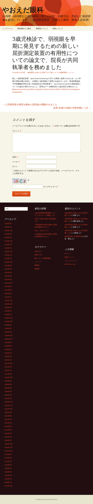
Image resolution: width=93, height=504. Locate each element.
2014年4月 (8, 472)
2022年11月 (8, 262)
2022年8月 (8, 265)
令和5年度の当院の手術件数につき (72, 107)
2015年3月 (8, 433)
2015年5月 (8, 426)
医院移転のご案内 (24, 28)
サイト (15, 166)
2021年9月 (8, 286)
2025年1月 (8, 237)
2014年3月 (8, 475)
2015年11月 (8, 405)
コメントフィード (71, 261)
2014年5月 (8, 468)
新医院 (31, 72)
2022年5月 (8, 269)
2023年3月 (8, 255)
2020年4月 (8, 307)
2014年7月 (8, 461)
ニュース (70, 72)
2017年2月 (8, 374)
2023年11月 (8, 251)
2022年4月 (8, 272)
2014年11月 (8, 447)
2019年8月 (8, 325)
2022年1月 (8, 279)
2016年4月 (8, 388)
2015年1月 (8, 440)
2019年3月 (8, 328)
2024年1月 (8, 248)
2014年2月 (8, 479)
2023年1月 (8, 258)
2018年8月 (8, 346)
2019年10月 (8, 321)
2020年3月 (8, 311)
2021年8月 (8, 290)
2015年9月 (8, 412)
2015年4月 (8, 430)
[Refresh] (28, 180)
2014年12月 (8, 444)
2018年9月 (8, 342)
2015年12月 (8, 402)
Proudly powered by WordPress (46, 499)
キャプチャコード (50, 186)
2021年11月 (8, 283)
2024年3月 (8, 244)
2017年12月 (8, 363)
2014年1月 (8, 482)
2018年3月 (8, 353)
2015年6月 (8, 423)
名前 (15, 157)
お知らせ (38, 72)
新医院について (42, 28)
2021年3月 (8, 293)
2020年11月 (8, 304)
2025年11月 (8, 230)
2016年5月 (8, 384)
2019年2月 (8, 332)
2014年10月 (8, 451)
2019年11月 (8, 318)
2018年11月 (8, 339)
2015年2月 (8, 437)
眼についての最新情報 (59, 72)
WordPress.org (70, 264)
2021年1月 (8, 297)
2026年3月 (8, 223)
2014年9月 (8, 454)
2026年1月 (8, 227)
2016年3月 (8, 391)
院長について (58, 28)
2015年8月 (8, 416)
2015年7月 (8, 419)
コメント (17, 131)
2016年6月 (8, 381)
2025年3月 (8, 234)
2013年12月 (8, 486)
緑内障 (37, 269)
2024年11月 (8, 241)
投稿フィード (69, 257)
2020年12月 (8, 300)
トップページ (7, 28)
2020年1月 (8, 314)
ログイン (68, 254)
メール (16, 162)
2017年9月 (8, 367)
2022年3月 (8, 276)
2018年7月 (8, 349)
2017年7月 (8, 370)
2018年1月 (8, 360)
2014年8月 (8, 458)
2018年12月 (8, 335)
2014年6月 (8, 465)
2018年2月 (8, 356)
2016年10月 (8, 377)
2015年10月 (8, 409)
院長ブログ (46, 72)
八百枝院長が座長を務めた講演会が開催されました (29, 104)
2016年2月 (8, 395)
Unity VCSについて (42, 230)
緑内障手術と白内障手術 (73, 236)
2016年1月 (8, 398)
